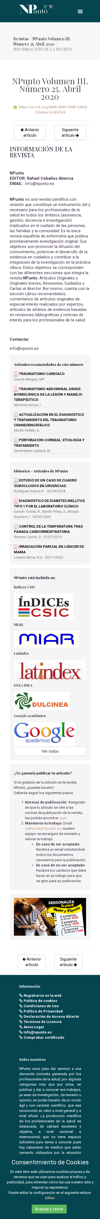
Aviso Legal (34, 1027)
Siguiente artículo (70, 132)
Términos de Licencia (43, 1022)
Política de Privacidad (43, 1011)
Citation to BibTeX (50, 112)
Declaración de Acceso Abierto (51, 1016)
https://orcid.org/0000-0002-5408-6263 (52, 107)
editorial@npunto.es (43, 828)
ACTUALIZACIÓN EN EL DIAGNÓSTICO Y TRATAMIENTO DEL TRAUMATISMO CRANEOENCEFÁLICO (49, 419)
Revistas (21, 38)
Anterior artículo (31, 132)
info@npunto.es (38, 1032)
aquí (63, 818)
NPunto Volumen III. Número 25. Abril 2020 (42, 41)
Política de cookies (40, 1001)
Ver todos (50, 751)
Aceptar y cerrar (49, 1209)
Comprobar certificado (44, 1037)
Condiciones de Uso (41, 1006)
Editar (50, 1198)
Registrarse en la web (43, 995)
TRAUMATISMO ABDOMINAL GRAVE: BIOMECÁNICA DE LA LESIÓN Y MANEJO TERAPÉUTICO (48, 394)
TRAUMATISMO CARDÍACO (41, 374)
